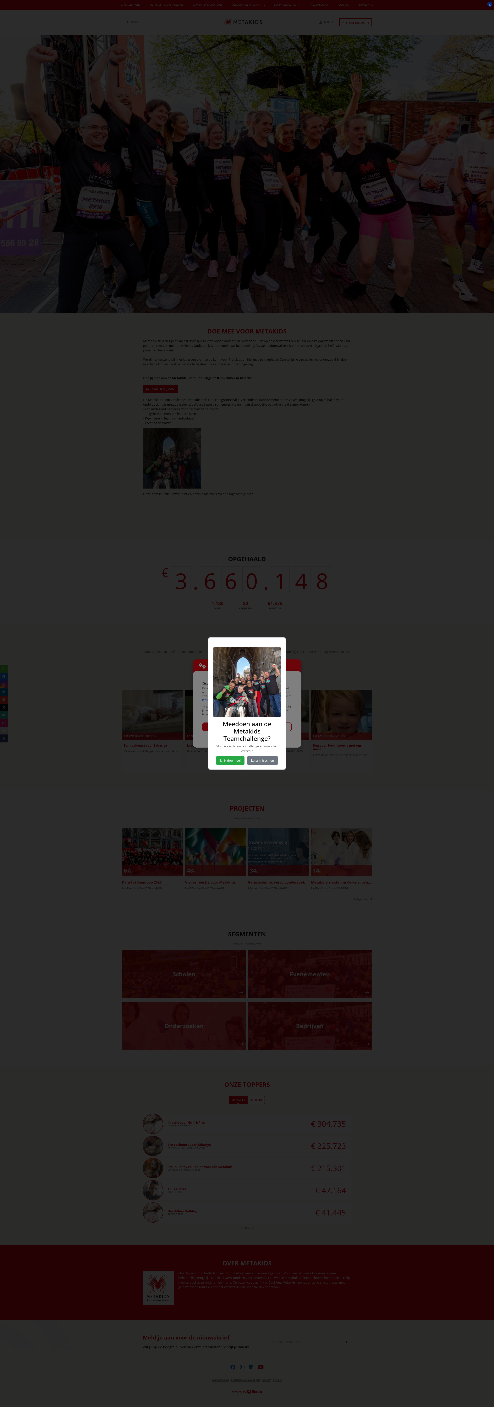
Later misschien (262, 760)
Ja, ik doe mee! (230, 760)
